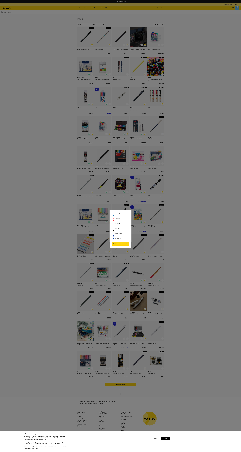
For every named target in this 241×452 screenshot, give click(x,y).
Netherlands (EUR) (118, 233)
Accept (165, 438)
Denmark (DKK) (118, 220)
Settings (155, 438)
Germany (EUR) (118, 230)
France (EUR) (117, 228)
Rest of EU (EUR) (118, 238)
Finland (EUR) (117, 223)
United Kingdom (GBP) (119, 236)
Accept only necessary (33, 448)
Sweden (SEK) (117, 215)
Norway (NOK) (117, 218)
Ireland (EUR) (117, 225)
